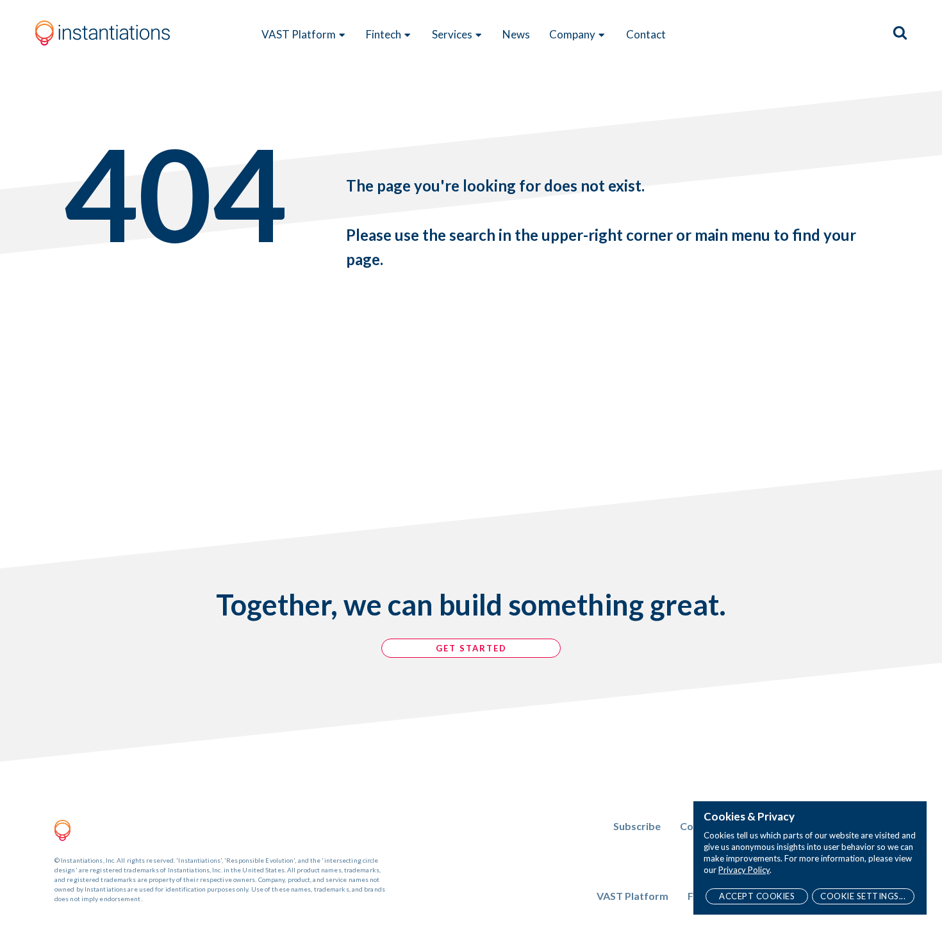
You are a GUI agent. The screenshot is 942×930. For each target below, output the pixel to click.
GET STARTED (471, 648)
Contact (646, 34)
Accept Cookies (757, 896)
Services (452, 34)
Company (572, 34)
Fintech (383, 34)
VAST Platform (298, 34)
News (516, 34)
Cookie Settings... (862, 896)
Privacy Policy (744, 870)
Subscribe (637, 826)
